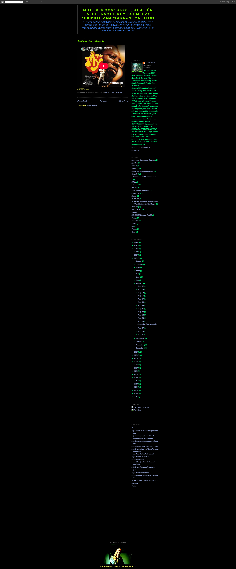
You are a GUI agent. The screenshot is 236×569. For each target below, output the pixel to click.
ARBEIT (134, 168)
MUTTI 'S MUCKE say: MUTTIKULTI (145, 480)
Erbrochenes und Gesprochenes (144, 177)
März (138, 267)
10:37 (107, 93)
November (140, 345)
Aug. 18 (141, 312)
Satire (134, 218)
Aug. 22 (141, 315)
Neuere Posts (82, 101)
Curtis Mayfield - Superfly (90, 41)
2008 (136, 249)
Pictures (135, 207)
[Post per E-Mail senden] (122, 93)
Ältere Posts (123, 101)
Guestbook (136, 428)
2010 (136, 255)
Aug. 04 (141, 293)
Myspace (135, 483)
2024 (136, 390)
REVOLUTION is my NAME (142, 215)
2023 (136, 387)
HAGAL (134, 188)
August (139, 283)
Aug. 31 (141, 334)
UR (133, 226)
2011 (136, 258)
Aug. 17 (141, 308)
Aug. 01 (141, 286)
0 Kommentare (116, 93)
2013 (136, 355)
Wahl (133, 232)
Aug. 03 (141, 289)
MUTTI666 (135, 199)
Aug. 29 (141, 331)
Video (134, 229)
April (138, 271)
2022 (136, 384)
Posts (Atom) (92, 105)
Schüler (134, 221)
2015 (136, 362)
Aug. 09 (141, 302)
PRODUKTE (136, 210)
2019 (136, 374)
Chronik (135, 174)
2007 (136, 245)
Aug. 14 (141, 305)
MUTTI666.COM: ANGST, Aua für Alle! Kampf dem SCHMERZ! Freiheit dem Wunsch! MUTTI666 (118, 14)
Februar (139, 264)
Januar (139, 261)
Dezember (140, 348)
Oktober (139, 342)
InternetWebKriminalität (140, 190)
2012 (136, 352)
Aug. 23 (141, 318)
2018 (136, 371)
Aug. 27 (141, 328)
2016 (136, 365)
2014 (136, 358)
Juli (137, 280)
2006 (136, 242)
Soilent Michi (151, 63)
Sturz (134, 224)
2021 (136, 381)
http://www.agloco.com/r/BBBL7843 (145, 446)
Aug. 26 (141, 321)
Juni (138, 277)
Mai (137, 274)
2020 (136, 377)
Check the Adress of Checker (142, 171)
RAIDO (134, 212)
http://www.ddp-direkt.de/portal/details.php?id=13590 (143, 462)
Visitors (134, 486)
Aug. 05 (141, 296)
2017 (136, 368)
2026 (136, 397)
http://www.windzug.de (140, 472)
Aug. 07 (141, 299)
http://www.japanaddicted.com (143, 467)
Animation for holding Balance (143, 160)
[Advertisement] (143, 44)
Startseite (103, 101)
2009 (136, 252)
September (140, 338)
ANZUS (134, 166)
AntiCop (135, 163)
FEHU (134, 182)
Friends (134, 185)
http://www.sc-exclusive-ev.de (143, 470)
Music (134, 196)
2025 (136, 393)
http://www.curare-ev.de (140, 457)
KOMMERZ (136, 193)
